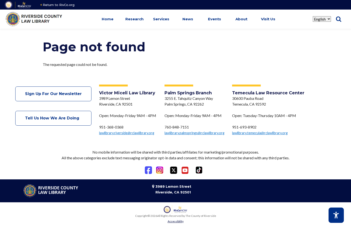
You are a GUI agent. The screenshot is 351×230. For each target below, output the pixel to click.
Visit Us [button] (268, 19)
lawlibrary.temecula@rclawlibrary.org (260, 133)
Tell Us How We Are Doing (53, 118)
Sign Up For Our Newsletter (53, 93)
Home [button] (107, 19)
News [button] (187, 19)
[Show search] (338, 19)
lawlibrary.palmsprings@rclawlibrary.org (194, 133)
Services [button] (161, 19)
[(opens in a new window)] (18, 5)
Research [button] (134, 19)
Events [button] (214, 19)
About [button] (241, 19)
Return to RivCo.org (58, 5)
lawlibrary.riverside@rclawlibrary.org (126, 133)
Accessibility (176, 221)
